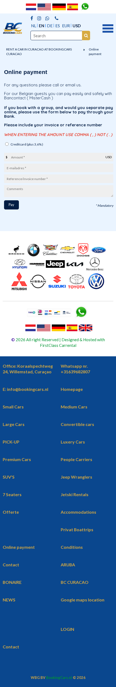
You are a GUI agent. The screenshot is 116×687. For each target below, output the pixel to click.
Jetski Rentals (74, 494)
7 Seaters (12, 494)
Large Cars (14, 424)
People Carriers (76, 459)
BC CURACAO (74, 582)
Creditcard (27, 144)
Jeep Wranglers (76, 476)
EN (41, 25)
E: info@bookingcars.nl (25, 389)
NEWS (9, 599)
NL (33, 25)
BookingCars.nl (59, 677)
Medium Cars (74, 406)
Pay (11, 205)
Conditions (72, 547)
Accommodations (78, 512)
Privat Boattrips (77, 529)
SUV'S (9, 476)
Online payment (95, 51)
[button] (108, 28)
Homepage (72, 389)
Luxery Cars (73, 441)
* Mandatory (104, 206)
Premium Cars (17, 459)
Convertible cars (77, 424)
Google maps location (82, 599)
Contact (11, 564)
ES (57, 25)
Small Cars (13, 406)
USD (77, 25)
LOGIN (67, 629)
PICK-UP (11, 441)
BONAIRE (12, 582)
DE (50, 25)
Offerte (11, 512)
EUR (66, 25)
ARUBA (68, 564)
